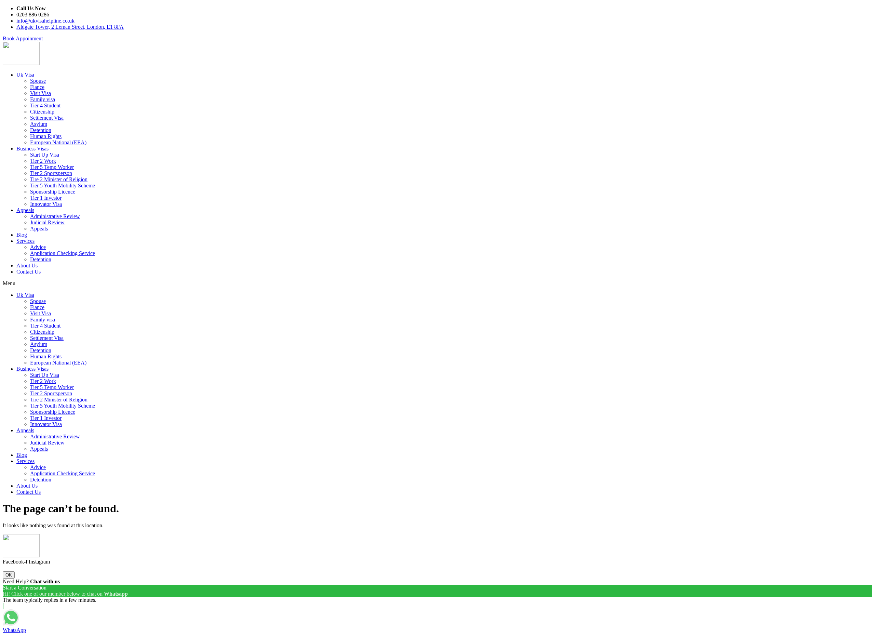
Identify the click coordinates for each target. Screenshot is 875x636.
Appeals (25, 210)
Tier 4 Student (45, 105)
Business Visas (32, 148)
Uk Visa (25, 75)
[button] (23, 38)
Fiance (37, 87)
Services (25, 241)
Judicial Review (47, 222)
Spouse (38, 81)
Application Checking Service (62, 253)
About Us (27, 265)
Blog (21, 235)
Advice (38, 247)
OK (8, 575)
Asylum (38, 124)
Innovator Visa (46, 204)
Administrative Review (55, 216)
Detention (40, 130)
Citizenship (42, 112)
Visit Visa (40, 93)
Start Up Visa (44, 155)
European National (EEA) (58, 142)
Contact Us (28, 272)
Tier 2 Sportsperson (51, 173)
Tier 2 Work (43, 161)
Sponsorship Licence (52, 192)
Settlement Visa (47, 118)
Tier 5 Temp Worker (52, 167)
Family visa (42, 99)
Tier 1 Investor (46, 198)
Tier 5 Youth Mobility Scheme (62, 185)
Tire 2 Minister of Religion (59, 179)
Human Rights (46, 136)
